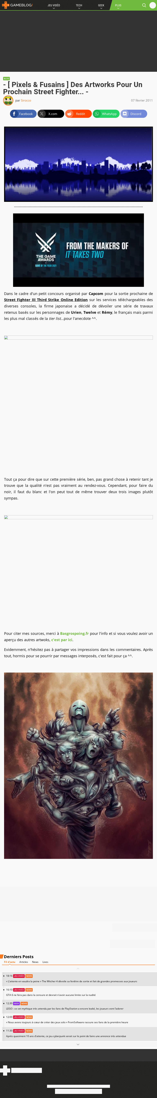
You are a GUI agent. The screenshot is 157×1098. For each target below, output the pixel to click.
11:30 (66, 1033)
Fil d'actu (9, 962)
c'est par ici (61, 639)
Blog (6, 78)
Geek (101, 5)
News (35, 962)
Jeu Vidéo (54, 5)
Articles (23, 962)
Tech (79, 5)
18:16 (71, 978)
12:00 (67, 1019)
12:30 (64, 1006)
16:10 (51, 992)
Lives (45, 962)
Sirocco (26, 100)
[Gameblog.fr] (16, 5)
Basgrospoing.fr (74, 633)
